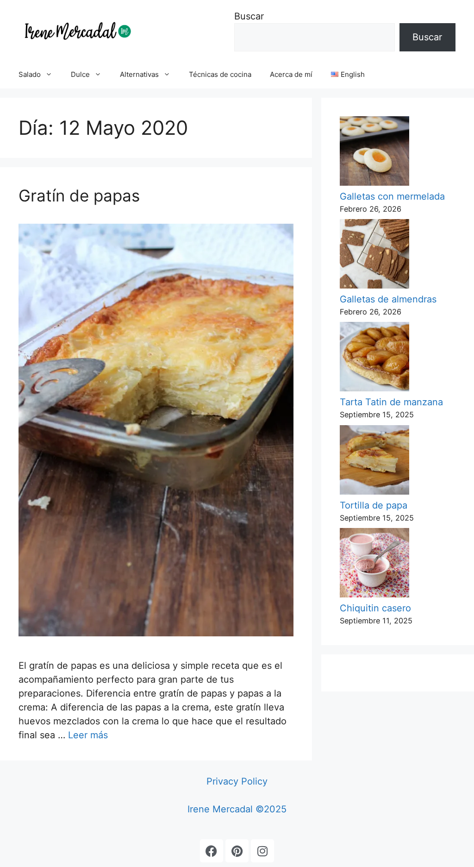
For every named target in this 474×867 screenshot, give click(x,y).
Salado (30, 74)
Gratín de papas (79, 195)
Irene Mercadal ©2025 (237, 809)
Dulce (80, 74)
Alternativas (139, 74)
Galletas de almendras (388, 299)
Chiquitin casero (375, 608)
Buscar (249, 16)
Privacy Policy (237, 781)
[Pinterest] (237, 850)
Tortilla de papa (373, 505)
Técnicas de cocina (220, 74)
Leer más (88, 735)
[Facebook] (211, 850)
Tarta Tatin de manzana (391, 402)
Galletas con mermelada (392, 196)
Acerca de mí (291, 74)
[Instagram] (262, 850)
